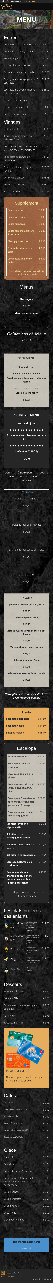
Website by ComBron (13, 1273)
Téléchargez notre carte (26, 1241)
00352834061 (31, 1)
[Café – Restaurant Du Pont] (6, 6)
